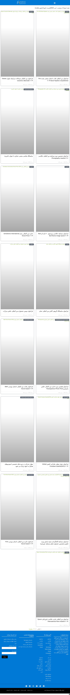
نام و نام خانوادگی (12, 645)
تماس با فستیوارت (9, 690)
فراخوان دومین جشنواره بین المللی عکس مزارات (18, 311)
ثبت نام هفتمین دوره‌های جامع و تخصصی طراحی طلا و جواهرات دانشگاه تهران (48, 663)
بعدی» (31, 629)
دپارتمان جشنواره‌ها (28, 640)
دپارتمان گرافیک (28, 642)
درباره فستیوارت (30, 690)
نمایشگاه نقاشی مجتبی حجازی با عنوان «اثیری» (18, 156)
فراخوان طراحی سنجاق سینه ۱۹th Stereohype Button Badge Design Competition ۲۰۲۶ (48, 647)
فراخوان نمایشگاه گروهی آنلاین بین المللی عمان (53, 311)
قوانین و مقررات (23, 690)
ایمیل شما (14, 651)
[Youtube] (36, 686)
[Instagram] (33, 686)
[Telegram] (26, 686)
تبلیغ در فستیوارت (16, 690)
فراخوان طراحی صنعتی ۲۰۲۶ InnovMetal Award (40, 643)
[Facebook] (43, 686)
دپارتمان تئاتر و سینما (27, 644)
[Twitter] (40, 686)
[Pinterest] (30, 686)
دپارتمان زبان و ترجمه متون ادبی (25, 646)
